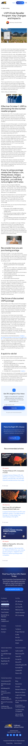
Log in (13, 2)
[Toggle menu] (26, 3)
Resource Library (20, 692)
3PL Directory (5, 609)
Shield (17, 643)
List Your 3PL (19, 607)
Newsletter (18, 684)
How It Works (5, 606)
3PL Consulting (19, 615)
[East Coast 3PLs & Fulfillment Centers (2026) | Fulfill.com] (14, 496)
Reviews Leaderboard (5, 620)
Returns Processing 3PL (6, 702)
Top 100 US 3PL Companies (19, 710)
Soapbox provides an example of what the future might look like (13, 337)
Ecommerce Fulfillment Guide (20, 706)
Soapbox (22, 371)
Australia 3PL (19, 667)
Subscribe (14, 408)
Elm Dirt (17, 637)
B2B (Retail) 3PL (5, 688)
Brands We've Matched (5, 615)
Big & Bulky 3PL (5, 661)
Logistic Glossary (20, 695)
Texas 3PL (18, 656)
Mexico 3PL (18, 673)
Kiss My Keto (19, 640)
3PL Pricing (18, 604)
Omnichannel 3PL (6, 681)
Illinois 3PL (18, 662)
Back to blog (6, 8)
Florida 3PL (18, 659)
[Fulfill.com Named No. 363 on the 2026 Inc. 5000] (14, 532)
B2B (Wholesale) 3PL (6, 684)
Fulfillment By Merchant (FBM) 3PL (7, 707)
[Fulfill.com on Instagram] (17, 735)
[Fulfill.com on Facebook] (14, 735)
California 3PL (19, 651)
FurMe (17, 634)
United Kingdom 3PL (21, 665)
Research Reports (20, 689)
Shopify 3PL (4, 664)
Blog (16, 681)
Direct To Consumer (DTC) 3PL (6, 692)
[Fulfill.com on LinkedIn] (8, 735)
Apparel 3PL (4, 651)
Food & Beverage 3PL (6, 654)
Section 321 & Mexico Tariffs (19, 715)
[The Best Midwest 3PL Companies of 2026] (14, 459)
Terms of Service (18, 743)
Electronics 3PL (5, 658)
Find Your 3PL (20, 2)
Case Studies (5, 612)
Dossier (17, 686)
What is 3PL (18, 698)
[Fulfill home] (3, 2)
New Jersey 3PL (19, 653)
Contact (3, 632)
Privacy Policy (9, 743)
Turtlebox (18, 629)
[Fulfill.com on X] (11, 735)
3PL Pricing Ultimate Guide (21, 701)
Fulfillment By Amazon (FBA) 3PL (6, 698)
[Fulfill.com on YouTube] (20, 735)
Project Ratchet (20, 632)
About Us (3, 629)
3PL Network (19, 601)
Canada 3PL (18, 670)
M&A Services (19, 610)
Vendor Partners (20, 612)
